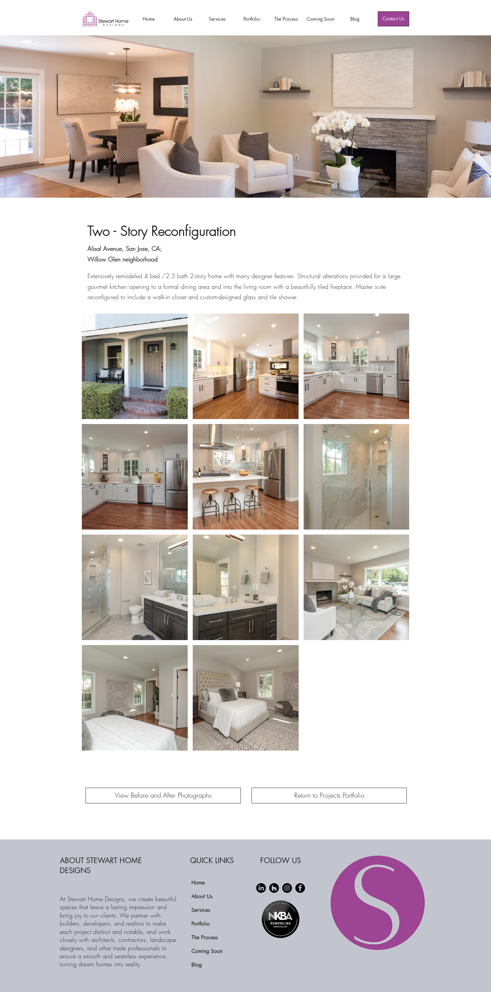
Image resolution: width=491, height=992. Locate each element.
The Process (204, 937)
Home (198, 882)
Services (200, 910)
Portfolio (200, 923)
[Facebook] (300, 888)
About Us (201, 896)
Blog (196, 964)
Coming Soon (206, 951)
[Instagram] (287, 888)
